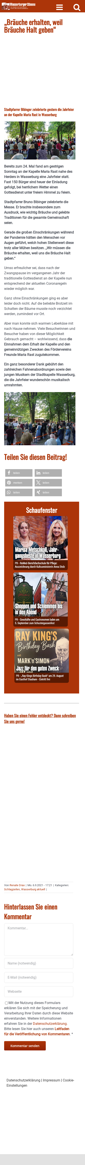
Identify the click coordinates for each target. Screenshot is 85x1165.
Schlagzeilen (12, 889)
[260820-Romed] (40, 518)
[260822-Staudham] (41, 631)
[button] (18, 473)
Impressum (51, 1080)
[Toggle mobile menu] (60, 7)
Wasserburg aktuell (33, 889)
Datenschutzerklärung (23, 1080)
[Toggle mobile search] (77, 7)
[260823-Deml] (40, 575)
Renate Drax (17, 885)
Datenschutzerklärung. (50, 1024)
